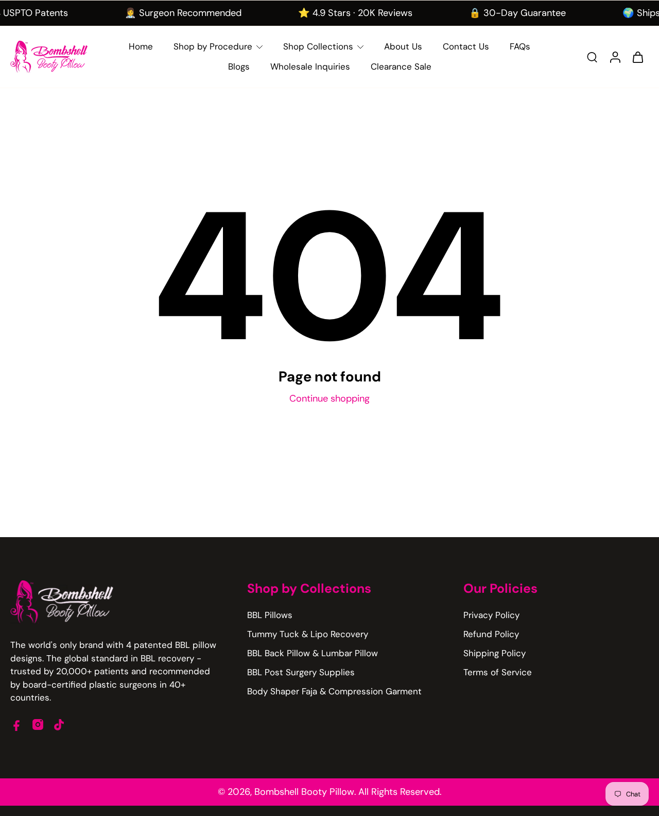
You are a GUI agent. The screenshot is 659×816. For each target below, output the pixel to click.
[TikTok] (59, 724)
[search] (592, 56)
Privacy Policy (491, 615)
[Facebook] (16, 724)
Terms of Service (497, 672)
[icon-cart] (637, 56)
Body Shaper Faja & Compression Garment (334, 691)
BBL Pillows (269, 615)
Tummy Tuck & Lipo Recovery (307, 634)
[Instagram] (37, 724)
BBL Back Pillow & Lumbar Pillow (312, 653)
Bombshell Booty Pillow (304, 792)
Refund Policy (491, 634)
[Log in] (614, 57)
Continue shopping (329, 398)
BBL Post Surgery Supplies (301, 672)
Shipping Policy (494, 653)
